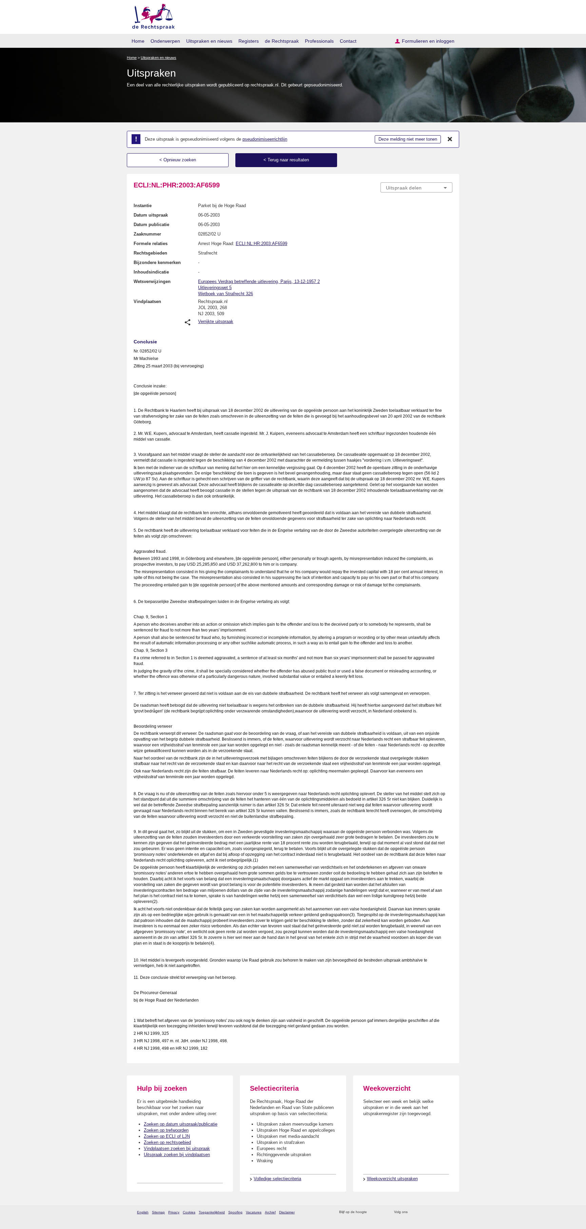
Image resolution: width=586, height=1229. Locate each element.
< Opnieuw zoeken (177, 159)
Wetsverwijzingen (152, 281)
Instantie (143, 205)
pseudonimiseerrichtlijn (264, 139)
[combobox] (416, 187)
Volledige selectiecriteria (277, 1178)
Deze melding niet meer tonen (407, 139)
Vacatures (253, 1212)
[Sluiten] (450, 139)
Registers (248, 41)
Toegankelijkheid (212, 1212)
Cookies (189, 1212)
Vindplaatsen (147, 301)
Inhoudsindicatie (151, 272)
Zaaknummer (147, 234)
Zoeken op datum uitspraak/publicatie (180, 1124)
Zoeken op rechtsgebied (167, 1142)
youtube (448, 1212)
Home (138, 41)
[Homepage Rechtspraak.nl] (151, 15)
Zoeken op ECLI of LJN (167, 1136)
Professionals (319, 41)
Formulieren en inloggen (428, 41)
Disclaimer (287, 1212)
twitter (413, 1212)
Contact (348, 41)
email (382, 1212)
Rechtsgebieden (150, 253)
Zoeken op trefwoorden (166, 1130)
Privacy (173, 1212)
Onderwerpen (165, 41)
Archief (270, 1212)
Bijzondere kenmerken (157, 262)
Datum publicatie (151, 224)
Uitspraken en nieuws (209, 41)
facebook (422, 1212)
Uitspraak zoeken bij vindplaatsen (177, 1154)
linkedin (440, 1212)
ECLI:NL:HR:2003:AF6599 (261, 243)
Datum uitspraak (151, 215)
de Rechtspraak (282, 41)
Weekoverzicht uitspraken (392, 1178)
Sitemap (158, 1212)
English (143, 1212)
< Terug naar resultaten (286, 159)
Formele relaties (151, 243)
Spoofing (235, 1212)
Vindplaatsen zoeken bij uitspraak (177, 1148)
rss (373, 1212)
